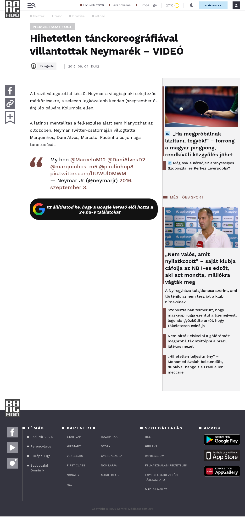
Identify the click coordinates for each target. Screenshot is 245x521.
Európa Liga (148, 5)
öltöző (100, 16)
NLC (69, 484)
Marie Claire (111, 475)
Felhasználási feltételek (166, 465)
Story (105, 446)
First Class (76, 465)
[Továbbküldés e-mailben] (10, 103)
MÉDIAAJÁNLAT (156, 489)
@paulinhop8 (116, 167)
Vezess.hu (75, 456)
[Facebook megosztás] (10, 90)
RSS (148, 436)
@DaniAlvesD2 (126, 160)
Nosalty (73, 475)
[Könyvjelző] (10, 117)
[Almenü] (31, 5)
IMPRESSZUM (154, 456)
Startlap (74, 436)
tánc (58, 16)
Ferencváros (121, 5)
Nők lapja (109, 465)
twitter (39, 16)
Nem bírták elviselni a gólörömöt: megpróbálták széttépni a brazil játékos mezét (199, 341)
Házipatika (109, 436)
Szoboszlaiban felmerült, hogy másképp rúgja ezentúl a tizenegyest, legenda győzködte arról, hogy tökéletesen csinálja (202, 318)
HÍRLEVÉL (152, 446)
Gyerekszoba (111, 456)
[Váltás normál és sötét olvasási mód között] (192, 5)
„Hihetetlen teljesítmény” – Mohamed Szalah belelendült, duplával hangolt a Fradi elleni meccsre (196, 364)
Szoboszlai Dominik (39, 468)
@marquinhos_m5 (73, 167)
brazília (78, 16)
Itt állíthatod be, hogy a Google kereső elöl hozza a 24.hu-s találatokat (99, 209)
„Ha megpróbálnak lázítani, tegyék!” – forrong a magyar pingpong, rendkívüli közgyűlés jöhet (199, 144)
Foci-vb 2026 (93, 5)
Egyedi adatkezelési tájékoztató (161, 477)
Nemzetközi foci (52, 26)
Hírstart (74, 446)
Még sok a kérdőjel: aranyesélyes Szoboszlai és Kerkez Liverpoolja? (201, 165)
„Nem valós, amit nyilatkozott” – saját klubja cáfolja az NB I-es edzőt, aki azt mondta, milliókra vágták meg (200, 268)
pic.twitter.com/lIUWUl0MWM (88, 173)
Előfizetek (213, 5)
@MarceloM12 (88, 160)
